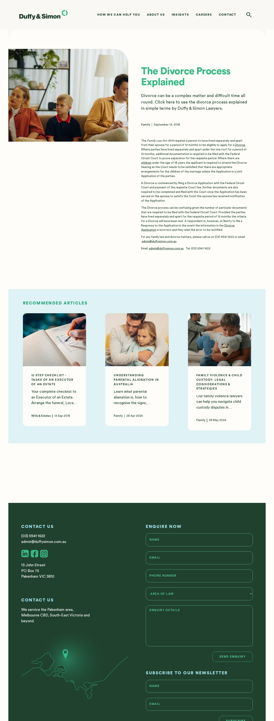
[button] (249, 15)
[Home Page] (43, 15)
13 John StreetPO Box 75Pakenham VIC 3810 (37, 570)
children (146, 162)
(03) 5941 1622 (33, 536)
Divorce (240, 145)
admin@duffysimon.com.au (159, 241)
